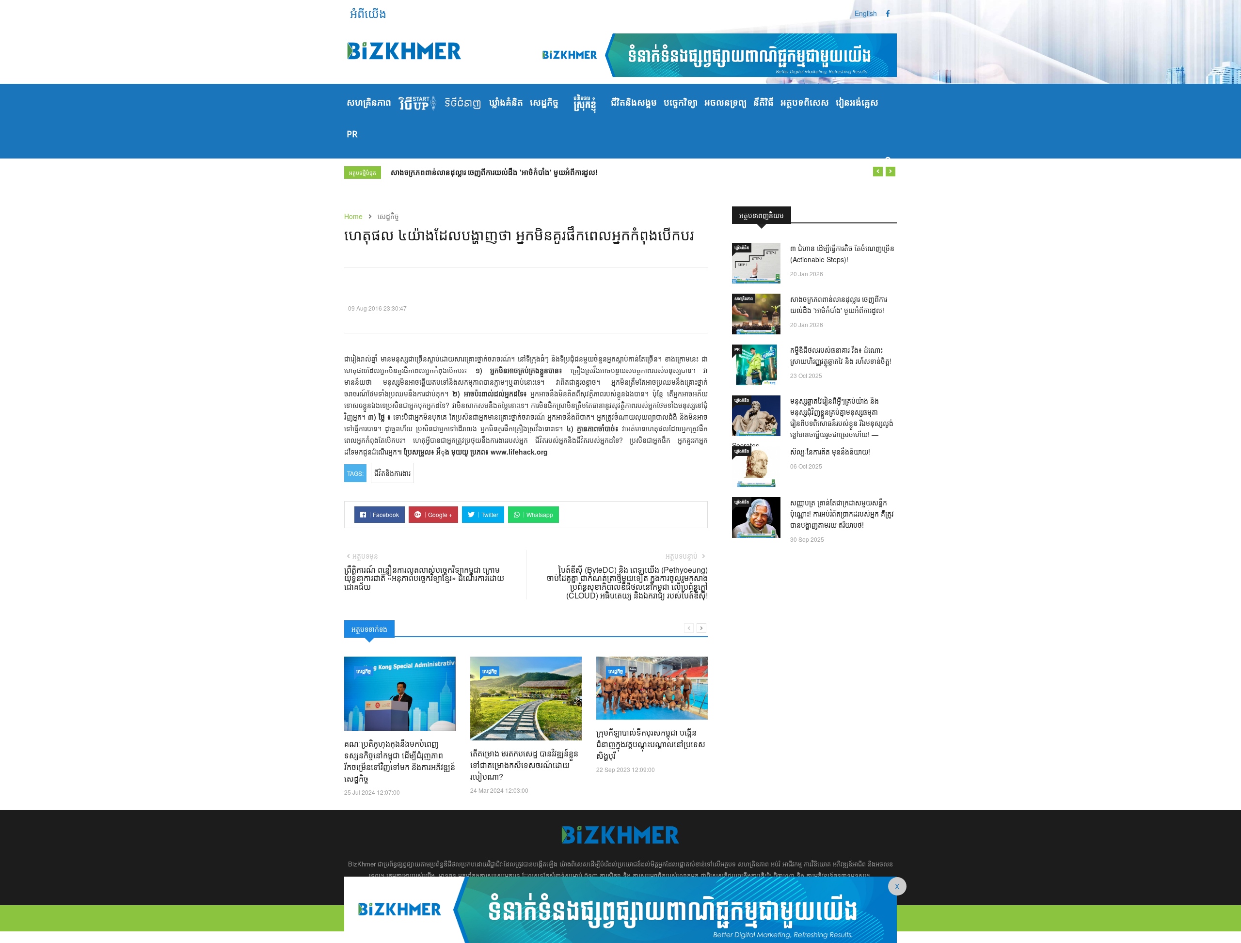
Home (353, 216)
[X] (620, 908)
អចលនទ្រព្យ (725, 103)
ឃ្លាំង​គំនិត (506, 103)
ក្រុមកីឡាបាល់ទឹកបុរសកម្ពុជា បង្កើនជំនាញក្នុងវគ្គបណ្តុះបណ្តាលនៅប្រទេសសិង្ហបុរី (650, 744)
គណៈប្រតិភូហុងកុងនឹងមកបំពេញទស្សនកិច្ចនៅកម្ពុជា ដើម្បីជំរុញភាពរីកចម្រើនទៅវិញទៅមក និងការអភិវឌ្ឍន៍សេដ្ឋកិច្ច (399, 761)
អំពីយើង (368, 12)
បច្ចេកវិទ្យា (681, 103)
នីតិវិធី (763, 103)
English (866, 13)
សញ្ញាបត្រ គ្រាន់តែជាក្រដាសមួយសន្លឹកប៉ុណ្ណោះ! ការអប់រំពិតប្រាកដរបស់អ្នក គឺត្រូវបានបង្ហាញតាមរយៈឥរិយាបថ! (842, 514)
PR (352, 135)
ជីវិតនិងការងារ (392, 473)
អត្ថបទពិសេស (804, 103)
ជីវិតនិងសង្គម (634, 103)
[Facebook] (888, 13)
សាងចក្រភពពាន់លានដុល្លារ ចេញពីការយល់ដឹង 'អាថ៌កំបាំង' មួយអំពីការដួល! (494, 172)
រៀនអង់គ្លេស (857, 103)
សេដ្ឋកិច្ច (544, 103)
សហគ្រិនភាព (369, 103)
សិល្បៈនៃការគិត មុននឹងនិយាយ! (830, 451)
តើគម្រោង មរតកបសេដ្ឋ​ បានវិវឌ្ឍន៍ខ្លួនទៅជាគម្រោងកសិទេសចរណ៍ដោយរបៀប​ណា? (524, 765)
